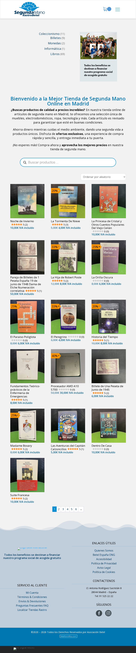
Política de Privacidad (103, 563)
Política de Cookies (104, 572)
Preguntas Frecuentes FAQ (32, 605)
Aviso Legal (104, 568)
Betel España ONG (104, 555)
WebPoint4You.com (68, 636)
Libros (55, 54)
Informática (52, 49)
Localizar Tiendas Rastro (32, 610)
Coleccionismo (49, 34)
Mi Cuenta (32, 592)
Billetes (55, 38)
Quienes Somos (103, 550)
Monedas (54, 43)
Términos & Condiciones (32, 597)
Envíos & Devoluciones (32, 601)
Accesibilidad (104, 559)
